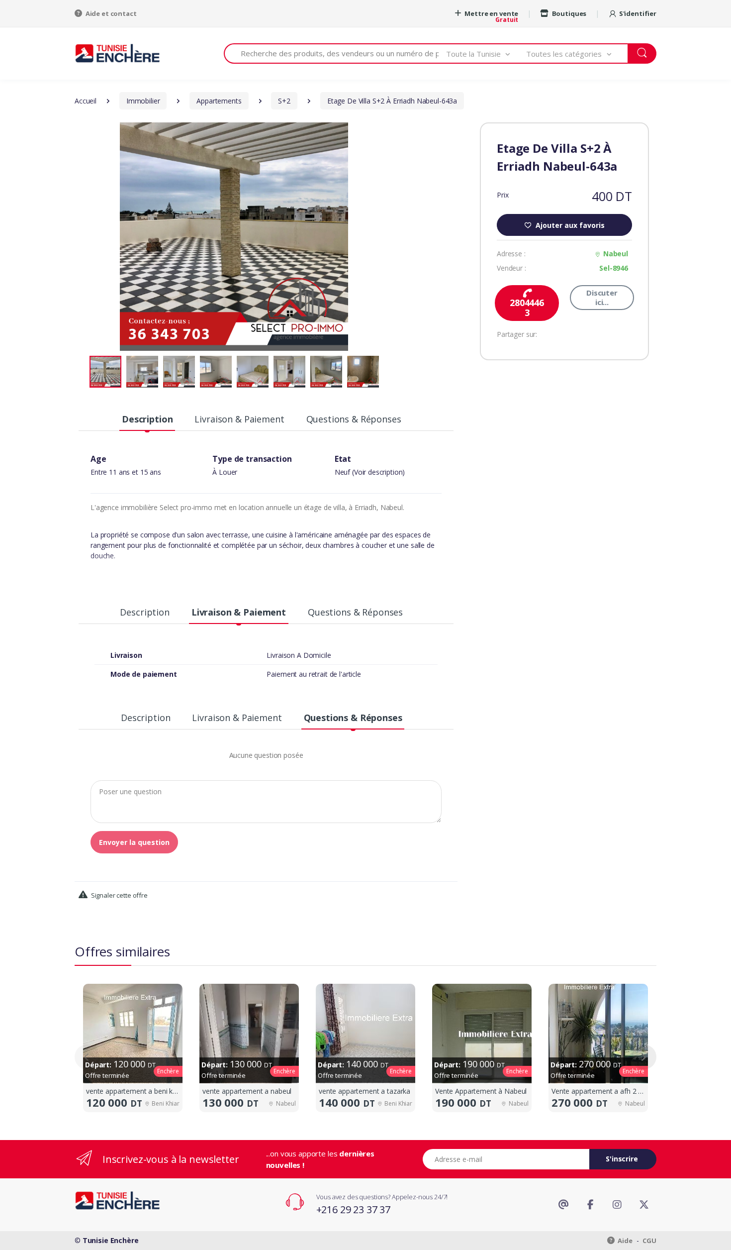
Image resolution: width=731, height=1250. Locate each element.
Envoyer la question (134, 842)
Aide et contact (110, 13)
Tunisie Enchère (111, 1240)
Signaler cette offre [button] (119, 895)
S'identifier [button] (637, 13)
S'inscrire (622, 1158)
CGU (649, 1240)
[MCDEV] (117, 53)
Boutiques (568, 13)
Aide (625, 1240)
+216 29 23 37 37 (353, 1209)
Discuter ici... (602, 297)
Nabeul (615, 253)
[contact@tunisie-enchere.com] (563, 1204)
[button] (486, 53)
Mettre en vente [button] (491, 13)
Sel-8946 (613, 268)
